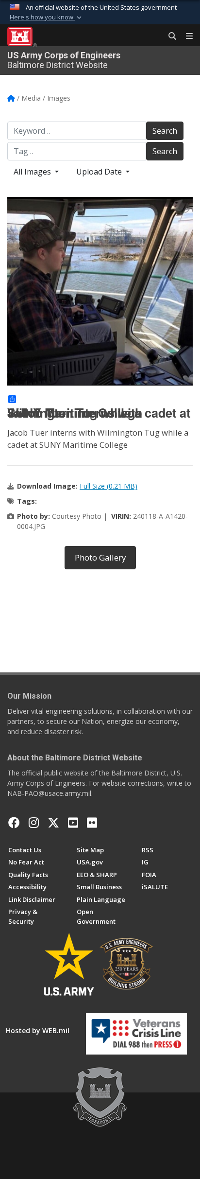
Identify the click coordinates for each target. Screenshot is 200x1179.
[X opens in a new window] (53, 822)
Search (164, 130)
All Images (33, 171)
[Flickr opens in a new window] (92, 822)
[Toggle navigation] (185, 36)
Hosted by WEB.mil (37, 1030)
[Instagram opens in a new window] (34, 822)
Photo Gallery (100, 557)
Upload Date (100, 171)
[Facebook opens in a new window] (14, 822)
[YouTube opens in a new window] (73, 822)
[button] (46, 17)
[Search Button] (169, 36)
